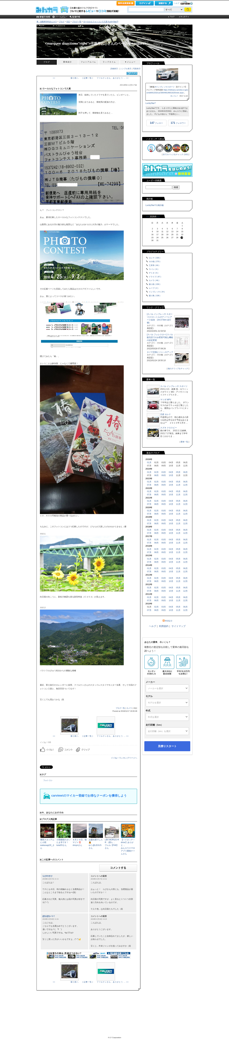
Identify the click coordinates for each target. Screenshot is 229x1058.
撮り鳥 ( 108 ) (154, 296)
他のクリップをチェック (178, 368)
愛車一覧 (184, 442)
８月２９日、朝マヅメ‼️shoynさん (80, 843)
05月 (178, 472)
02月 (156, 472)
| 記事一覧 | (87, 78)
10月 (171, 475)
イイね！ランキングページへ (124, 758)
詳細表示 (114, 69)
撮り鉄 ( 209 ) (154, 284)
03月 (163, 472)
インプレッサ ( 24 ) (157, 292)
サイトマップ (178, 626)
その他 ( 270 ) (154, 261)
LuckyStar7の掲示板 (155, 205)
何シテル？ (174, 96)
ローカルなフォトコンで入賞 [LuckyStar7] (100, 22)
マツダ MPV (165, 399)
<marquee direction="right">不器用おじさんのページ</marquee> (96, 43)
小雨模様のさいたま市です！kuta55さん (63, 843)
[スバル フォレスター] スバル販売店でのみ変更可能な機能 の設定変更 (160, 337)
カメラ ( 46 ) (154, 280)
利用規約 (163, 626)
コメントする (118, 867)
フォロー (156, 122)
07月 (149, 485)
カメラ (129, 708)
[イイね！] (132, 73)
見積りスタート (167, 746)
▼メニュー (130, 62)
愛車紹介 (67, 62)
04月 (171, 472)
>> (158, 216)
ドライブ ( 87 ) (155, 277)
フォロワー (178, 122)
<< (147, 216)
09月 (163, 475)
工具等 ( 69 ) (154, 265)
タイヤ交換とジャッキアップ (160, 352)
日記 (68, 22)
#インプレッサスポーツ (165, 87)
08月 (156, 475)
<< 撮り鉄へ (66, 78)
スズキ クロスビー (168, 428)
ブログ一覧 (76, 22)
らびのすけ (47, 876)
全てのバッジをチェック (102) (175, 154)
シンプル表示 (125, 69)
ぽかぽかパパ (48, 916)
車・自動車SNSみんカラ (47, 22)
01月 (149, 462)
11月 (178, 485)
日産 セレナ (165, 414)
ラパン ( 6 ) (153, 269)
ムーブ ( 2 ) (153, 288)
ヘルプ (176, 3)
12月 (185, 485)
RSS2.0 (168, 621)
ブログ (61, 22)
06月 (185, 472)
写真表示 (136, 69)
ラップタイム (109, 62)
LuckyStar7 (151, 103)
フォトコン (47, 780)
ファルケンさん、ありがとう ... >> (113, 78)
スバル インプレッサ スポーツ (173, 386)
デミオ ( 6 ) (153, 273)
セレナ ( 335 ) (154, 258)
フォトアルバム (88, 62)
